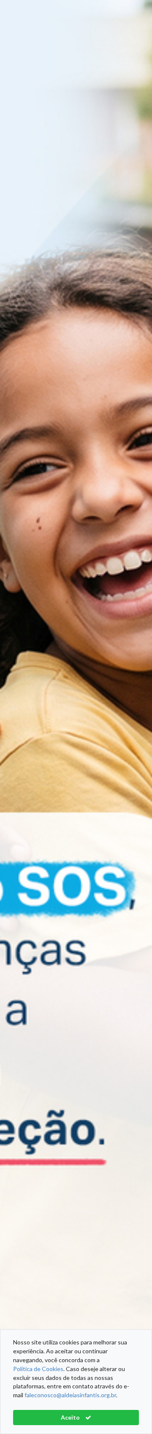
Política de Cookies (38, 1368)
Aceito (71, 1417)
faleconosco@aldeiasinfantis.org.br (70, 1395)
